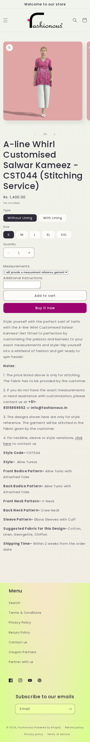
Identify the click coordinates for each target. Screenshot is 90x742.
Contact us (18, 642)
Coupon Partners (22, 652)
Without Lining (20, 218)
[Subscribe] (70, 709)
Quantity (9, 244)
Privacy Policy (20, 622)
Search (14, 603)
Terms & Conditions (25, 612)
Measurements (16, 266)
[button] (5, 20)
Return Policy (19, 632)
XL (48, 235)
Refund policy (74, 727)
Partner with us (21, 662)
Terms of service (58, 734)
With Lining (52, 218)
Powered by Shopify (48, 727)
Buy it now (45, 308)
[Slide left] (35, 134)
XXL (64, 235)
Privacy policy (33, 734)
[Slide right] (54, 134)
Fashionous (26, 727)
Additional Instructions (23, 278)
